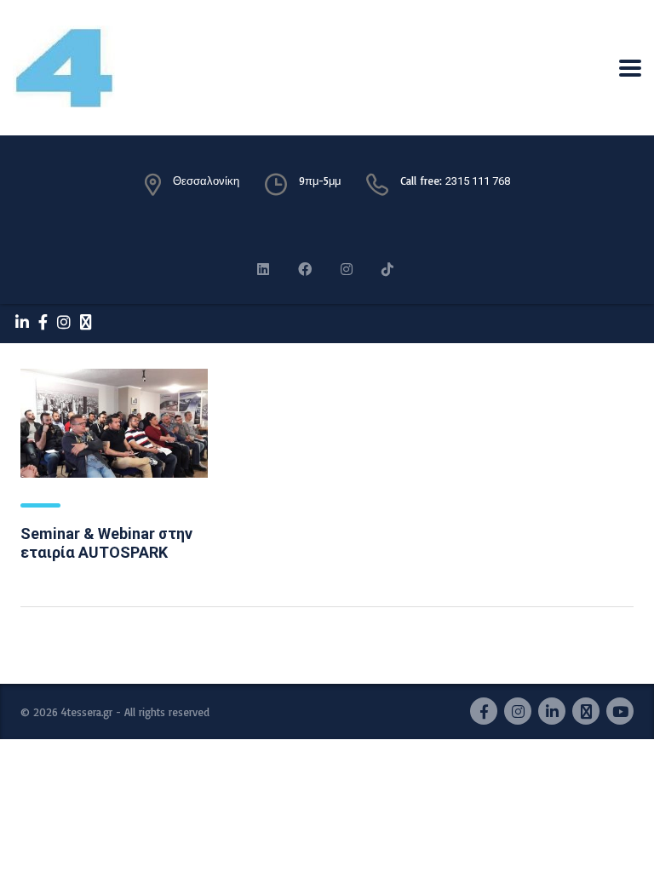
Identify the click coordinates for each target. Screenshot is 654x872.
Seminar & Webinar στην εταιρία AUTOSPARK (106, 543)
